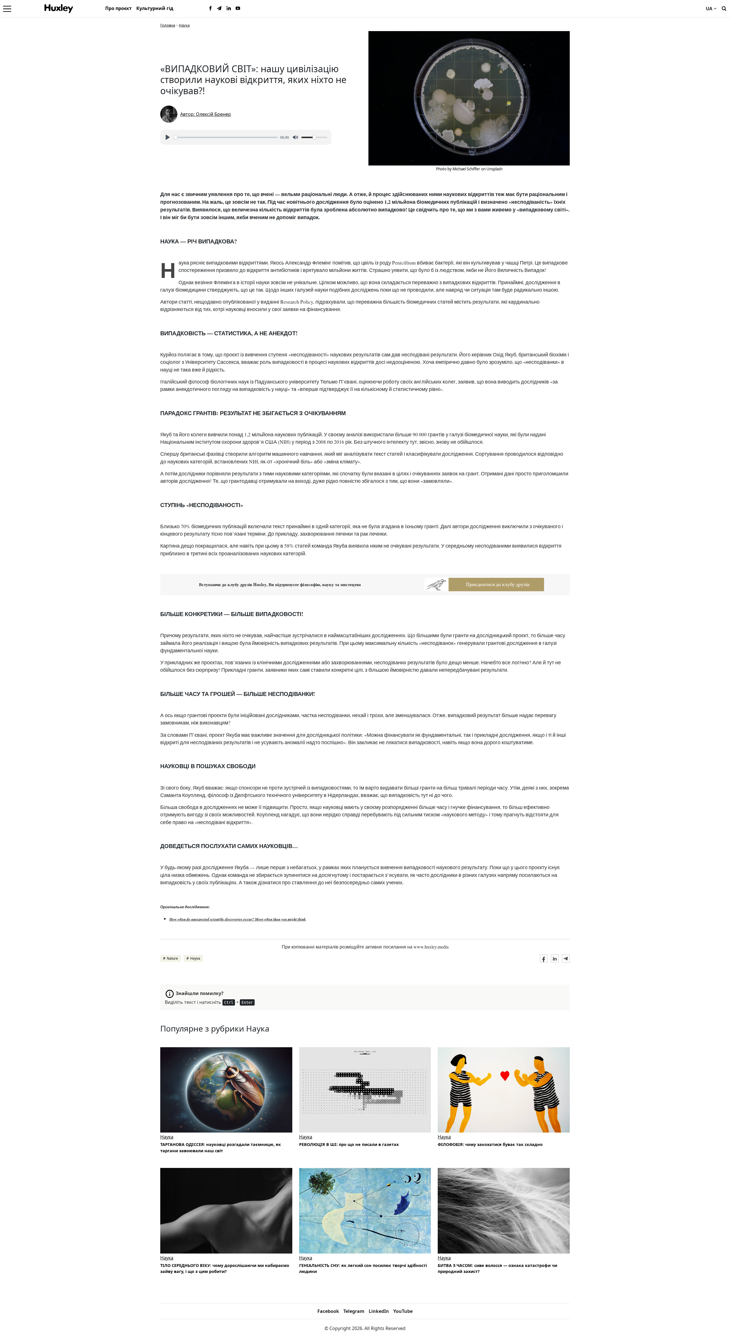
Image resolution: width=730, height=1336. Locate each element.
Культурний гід (154, 8)
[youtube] (237, 8)
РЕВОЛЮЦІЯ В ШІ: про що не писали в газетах (349, 1144)
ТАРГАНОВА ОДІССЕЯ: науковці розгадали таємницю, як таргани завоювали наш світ (220, 1147)
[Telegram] (219, 8)
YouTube (403, 1311)
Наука (184, 25)
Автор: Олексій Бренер (205, 114)
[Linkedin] (228, 8)
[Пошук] (724, 8)
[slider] (226, 137)
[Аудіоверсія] (365, 1090)
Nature (172, 958)
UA (709, 8)
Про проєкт (118, 8)
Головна (167, 25)
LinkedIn (379, 1311)
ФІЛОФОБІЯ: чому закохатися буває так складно (490, 1144)
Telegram (353, 1311)
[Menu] (7, 8)
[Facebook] (210, 8)
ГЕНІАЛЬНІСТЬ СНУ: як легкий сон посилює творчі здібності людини (363, 1268)
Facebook (328, 1311)
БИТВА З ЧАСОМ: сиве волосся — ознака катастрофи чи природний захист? (497, 1268)
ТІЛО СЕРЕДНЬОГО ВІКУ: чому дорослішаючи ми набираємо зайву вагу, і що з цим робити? (224, 1268)
